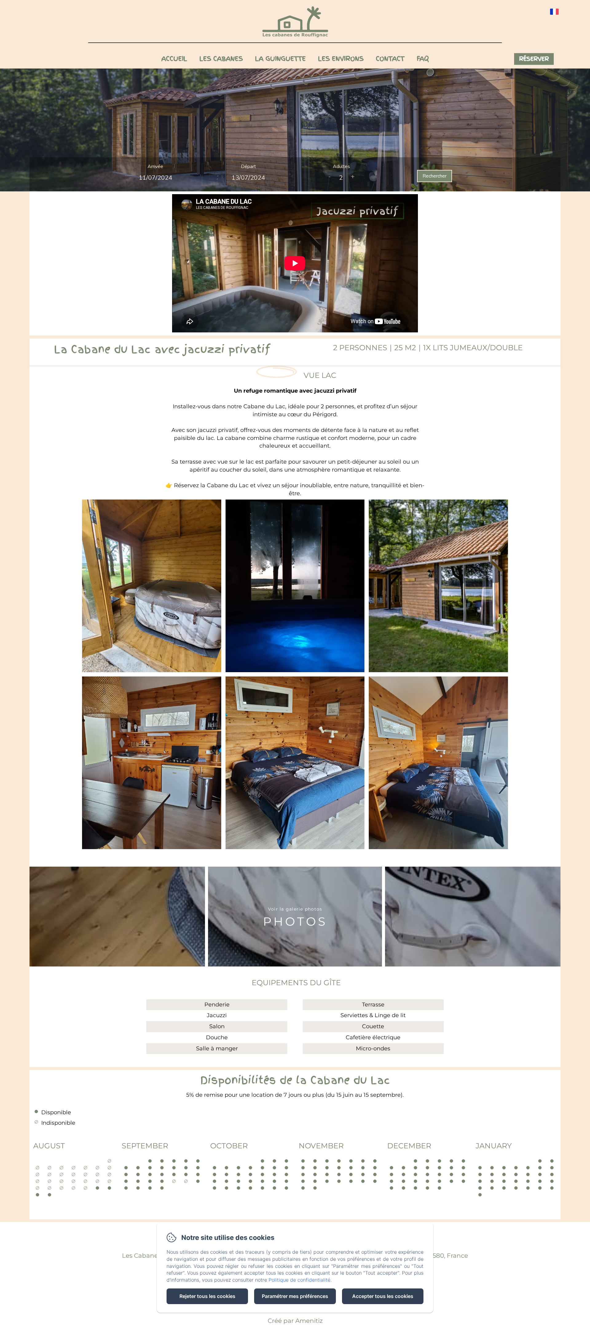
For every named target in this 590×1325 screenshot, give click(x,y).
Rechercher (434, 176)
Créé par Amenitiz (295, 1320)
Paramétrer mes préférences (295, 1296)
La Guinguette (280, 58)
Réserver (534, 59)
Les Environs (341, 58)
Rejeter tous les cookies (207, 1296)
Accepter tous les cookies (382, 1296)
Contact (390, 58)
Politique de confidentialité (299, 1280)
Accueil (174, 58)
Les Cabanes (221, 58)
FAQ (423, 58)
